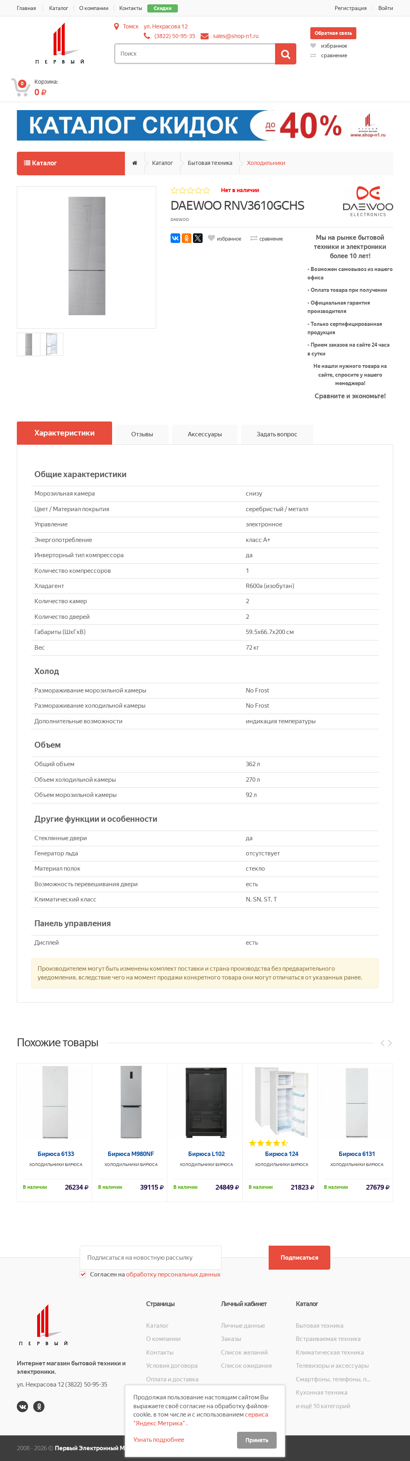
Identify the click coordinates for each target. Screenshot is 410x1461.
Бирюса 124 (281, 1154)
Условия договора (172, 1365)
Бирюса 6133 (56, 1154)
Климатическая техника (330, 1352)
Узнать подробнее (158, 1439)
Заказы (231, 1339)
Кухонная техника (322, 1392)
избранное (333, 46)
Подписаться (299, 1257)
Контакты (130, 8)
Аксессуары (205, 434)
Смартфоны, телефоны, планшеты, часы (333, 1379)
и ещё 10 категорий (323, 1406)
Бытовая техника (210, 163)
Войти (385, 8)
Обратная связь (333, 33)
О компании (94, 8)
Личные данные (243, 1325)
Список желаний (244, 1352)
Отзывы (142, 434)
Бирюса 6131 (357, 1154)
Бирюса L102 (206, 1154)
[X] (198, 238)
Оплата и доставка (172, 1379)
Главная (26, 8)
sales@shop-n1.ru (236, 36)
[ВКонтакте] (175, 238)
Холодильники (266, 163)
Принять (256, 1440)
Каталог (58, 8)
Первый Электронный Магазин (99, 1448)
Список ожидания (246, 1365)
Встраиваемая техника (328, 1339)
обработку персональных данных (173, 1274)
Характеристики (64, 432)
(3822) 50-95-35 (175, 36)
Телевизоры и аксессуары (332, 1365)
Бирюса (73, 1164)
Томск (131, 26)
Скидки (162, 8)
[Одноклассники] (186, 238)
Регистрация (351, 8)
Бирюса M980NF (131, 1154)
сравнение (333, 55)
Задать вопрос (277, 434)
